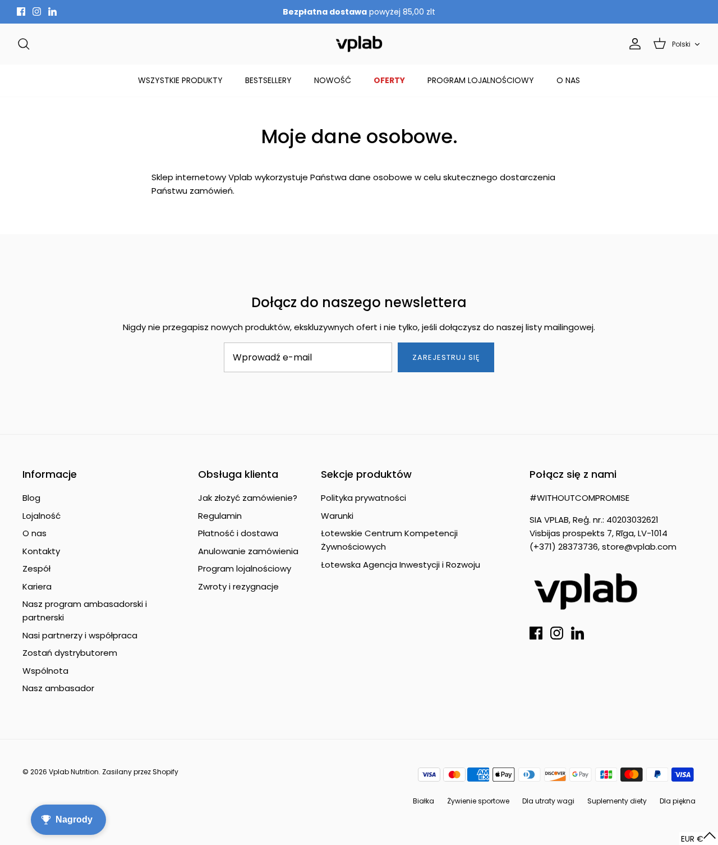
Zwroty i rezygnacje (238, 586)
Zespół (36, 568)
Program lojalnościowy (244, 568)
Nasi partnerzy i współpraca (79, 635)
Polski (681, 44)
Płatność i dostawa (238, 533)
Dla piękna (678, 801)
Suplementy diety (617, 801)
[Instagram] (37, 11)
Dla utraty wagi (548, 801)
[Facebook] (21, 11)
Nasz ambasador (58, 688)
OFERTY (389, 80)
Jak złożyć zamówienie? (247, 498)
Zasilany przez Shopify (140, 772)
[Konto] (633, 44)
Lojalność (41, 516)
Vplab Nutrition (74, 772)
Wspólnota (45, 671)
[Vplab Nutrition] (359, 44)
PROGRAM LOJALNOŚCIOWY (480, 80)
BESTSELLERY (268, 80)
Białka (423, 801)
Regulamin (220, 516)
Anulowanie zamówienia (248, 551)
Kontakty (41, 551)
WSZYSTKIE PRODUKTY (180, 80)
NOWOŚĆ (332, 80)
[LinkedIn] (52, 11)
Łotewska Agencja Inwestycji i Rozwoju (400, 564)
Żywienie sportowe (478, 801)
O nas (34, 533)
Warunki (337, 516)
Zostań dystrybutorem (69, 653)
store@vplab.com (639, 546)
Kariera (37, 586)
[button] (698, 838)
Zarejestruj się (446, 357)
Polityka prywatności (363, 498)
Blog (31, 498)
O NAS (568, 80)
